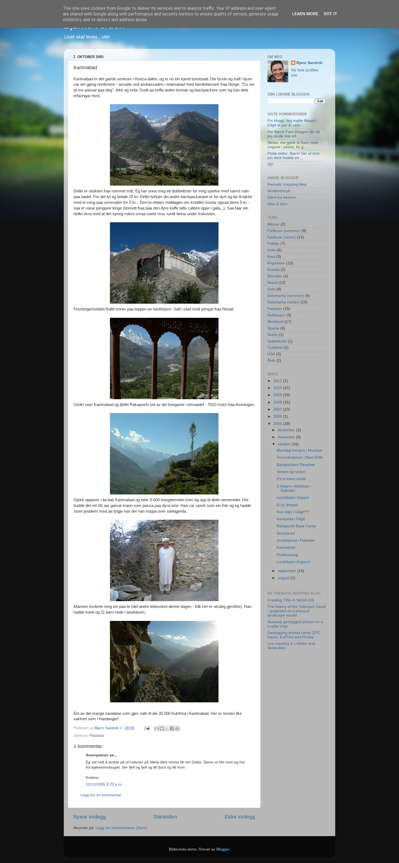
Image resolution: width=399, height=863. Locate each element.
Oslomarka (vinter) (283, 302)
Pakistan (97, 736)
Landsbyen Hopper (293, 498)
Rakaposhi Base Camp (296, 526)
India (271, 250)
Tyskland (275, 347)
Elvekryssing (287, 555)
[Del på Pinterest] (177, 728)
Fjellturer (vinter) (281, 237)
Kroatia (273, 270)
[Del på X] (167, 728)
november (287, 437)
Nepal (272, 283)
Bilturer (273, 224)
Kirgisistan (276, 263)
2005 (278, 424)
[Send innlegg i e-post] (147, 728)
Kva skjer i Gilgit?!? (293, 512)
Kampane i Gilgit (291, 519)
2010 (278, 388)
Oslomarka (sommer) (285, 296)
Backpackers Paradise (296, 465)
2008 (278, 402)
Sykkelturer (277, 341)
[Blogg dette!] (161, 728)
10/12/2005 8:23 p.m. (104, 784)
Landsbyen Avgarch (294, 562)
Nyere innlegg (89, 817)
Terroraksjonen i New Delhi (300, 457)
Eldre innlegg (239, 817)
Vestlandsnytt (278, 191)
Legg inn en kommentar (100, 795)
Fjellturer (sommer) (283, 231)
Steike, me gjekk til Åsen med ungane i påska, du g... (292, 145)
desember (287, 430)
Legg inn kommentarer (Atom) (121, 828)
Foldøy (273, 244)
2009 (278, 395)
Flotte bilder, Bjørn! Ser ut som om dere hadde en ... (293, 155)
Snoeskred (286, 533)
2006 (278, 416)
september (287, 571)
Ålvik (271, 360)
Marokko (274, 276)
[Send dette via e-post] (156, 728)
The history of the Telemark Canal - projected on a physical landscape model (296, 611)
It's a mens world (291, 479)
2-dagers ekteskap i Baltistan (294, 488)
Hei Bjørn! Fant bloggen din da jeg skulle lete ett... (293, 134)
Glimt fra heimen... (283, 197)
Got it (330, 13)
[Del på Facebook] (172, 728)
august (284, 578)
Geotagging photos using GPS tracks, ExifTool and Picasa (293, 635)
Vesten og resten (291, 472)
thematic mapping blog (286, 184)
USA (271, 354)
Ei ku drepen (287, 505)
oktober (285, 444)
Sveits (272, 335)
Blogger (222, 849)
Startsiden (165, 817)
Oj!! (270, 164)
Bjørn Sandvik (309, 63)
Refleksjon (276, 315)
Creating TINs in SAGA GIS (290, 600)
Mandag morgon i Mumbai (299, 450)
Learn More (305, 13)
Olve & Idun (277, 204)
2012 (278, 381)
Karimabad (286, 547)
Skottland (275, 322)
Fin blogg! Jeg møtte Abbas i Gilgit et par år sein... (291, 123)
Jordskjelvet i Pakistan (296, 540)
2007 (278, 409)
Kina (271, 257)
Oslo (271, 289)
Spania (273, 328)
